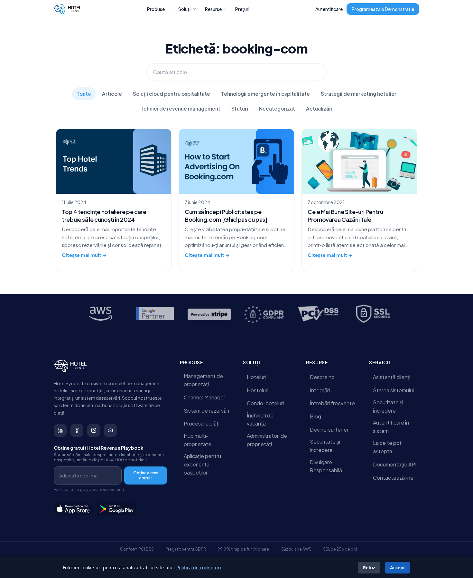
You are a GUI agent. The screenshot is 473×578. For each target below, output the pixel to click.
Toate (84, 94)
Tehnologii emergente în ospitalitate (265, 94)
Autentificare (329, 9)
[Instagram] (93, 430)
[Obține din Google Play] (117, 509)
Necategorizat (277, 108)
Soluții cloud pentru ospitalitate (171, 94)
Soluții (184, 9)
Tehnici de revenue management (180, 108)
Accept (397, 567)
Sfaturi (239, 108)
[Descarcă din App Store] (73, 509)
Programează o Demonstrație (383, 9)
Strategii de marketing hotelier (358, 94)
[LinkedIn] (60, 430)
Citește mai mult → (84, 255)
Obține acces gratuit (145, 475)
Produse (156, 9)
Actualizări (319, 108)
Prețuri (242, 9)
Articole (112, 94)
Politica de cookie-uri (198, 567)
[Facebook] (76, 430)
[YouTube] (110, 430)
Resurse (213, 9)
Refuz (369, 567)
